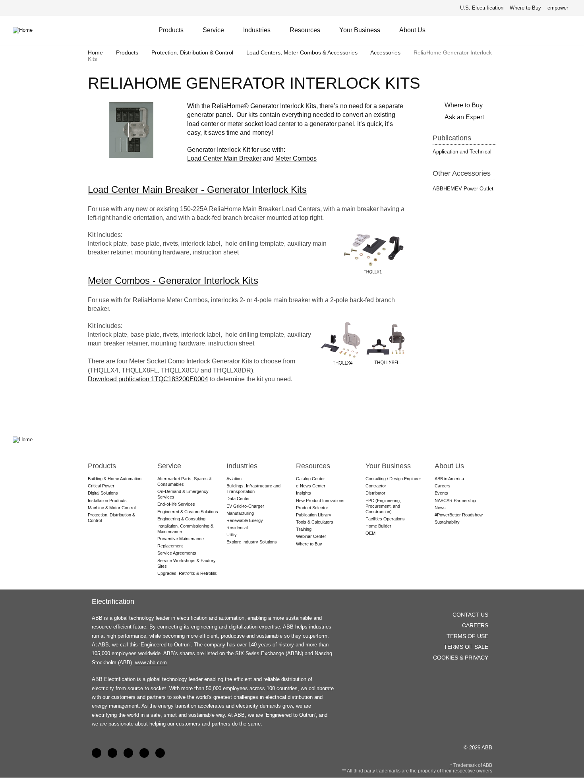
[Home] (28, 30)
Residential (237, 527)
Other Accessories (462, 173)
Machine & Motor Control (111, 507)
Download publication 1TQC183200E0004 (148, 379)
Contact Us (548, 30)
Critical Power (101, 485)
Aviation (234, 478)
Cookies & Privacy (460, 657)
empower (557, 8)
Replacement (170, 545)
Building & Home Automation (114, 478)
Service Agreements (176, 553)
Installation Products (107, 500)
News (440, 507)
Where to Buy (525, 8)
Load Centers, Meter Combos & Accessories (302, 52)
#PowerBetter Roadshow (459, 514)
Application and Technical (462, 152)
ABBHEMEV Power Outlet (463, 189)
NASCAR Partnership (455, 500)
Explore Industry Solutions (251, 541)
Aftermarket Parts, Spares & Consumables (184, 481)
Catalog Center (310, 478)
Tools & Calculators (314, 522)
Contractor (375, 485)
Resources (305, 30)
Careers (443, 485)
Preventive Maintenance (180, 538)
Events (441, 493)
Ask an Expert (464, 117)
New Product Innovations (320, 500)
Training (303, 529)
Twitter (144, 753)
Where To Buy (567, 30)
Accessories (385, 52)
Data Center (238, 498)
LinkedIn (112, 753)
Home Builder (378, 526)
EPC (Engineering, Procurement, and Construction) (383, 506)
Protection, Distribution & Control (192, 52)
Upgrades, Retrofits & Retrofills (187, 573)
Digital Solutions (103, 493)
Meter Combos (296, 158)
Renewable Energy (244, 520)
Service (213, 30)
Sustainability (447, 522)
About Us (412, 30)
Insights (303, 493)
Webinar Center (311, 536)
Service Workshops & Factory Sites (186, 563)
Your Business (359, 30)
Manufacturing (240, 513)
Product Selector (312, 507)
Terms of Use (467, 636)
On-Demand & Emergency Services (183, 494)
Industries (257, 30)
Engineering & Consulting (181, 518)
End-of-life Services (176, 504)
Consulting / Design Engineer (393, 478)
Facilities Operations (385, 518)
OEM (370, 533)
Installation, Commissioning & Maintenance (185, 529)
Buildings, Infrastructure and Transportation (253, 488)
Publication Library (313, 514)
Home (95, 52)
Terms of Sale (466, 647)
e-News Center (310, 485)
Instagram (160, 753)
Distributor (375, 493)
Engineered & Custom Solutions (187, 511)
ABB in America (449, 478)
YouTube (128, 753)
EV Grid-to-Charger (245, 506)
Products (171, 30)
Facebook (96, 753)
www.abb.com (151, 662)
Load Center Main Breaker (224, 158)
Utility (231, 534)
